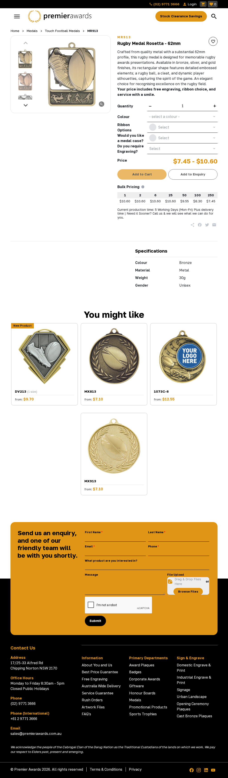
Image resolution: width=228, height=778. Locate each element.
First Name (93, 532)
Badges (135, 672)
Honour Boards (142, 693)
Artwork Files (93, 707)
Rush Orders (92, 700)
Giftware (136, 686)
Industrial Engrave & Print (194, 680)
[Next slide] (25, 105)
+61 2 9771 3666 (23, 718)
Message (91, 574)
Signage (183, 690)
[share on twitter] (207, 225)
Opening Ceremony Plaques (193, 706)
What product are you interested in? (111, 560)
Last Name (155, 532)
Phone (152, 546)
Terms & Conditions (106, 769)
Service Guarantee (97, 693)
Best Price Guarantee (100, 672)
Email (89, 546)
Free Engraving (94, 679)
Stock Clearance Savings (181, 16)
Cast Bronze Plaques (194, 716)
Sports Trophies (143, 714)
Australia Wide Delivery (101, 686)
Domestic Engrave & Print (194, 668)
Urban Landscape (192, 696)
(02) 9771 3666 (166, 4)
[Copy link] (192, 225)
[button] (25, 59)
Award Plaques (141, 665)
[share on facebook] (199, 225)
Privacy (135, 769)
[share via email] (214, 225)
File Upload (175, 574)
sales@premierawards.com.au (35, 733)
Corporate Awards (144, 679)
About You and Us (97, 665)
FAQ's (86, 714)
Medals (135, 700)
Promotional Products (148, 707)
